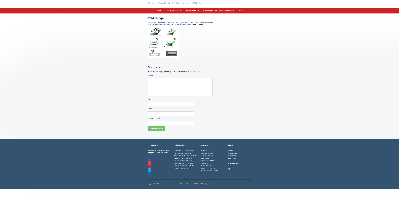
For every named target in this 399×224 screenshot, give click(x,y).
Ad (149, 99)
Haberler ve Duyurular (208, 168)
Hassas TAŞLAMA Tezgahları (183, 160)
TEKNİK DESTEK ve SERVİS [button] (226, 11)
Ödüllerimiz (204, 163)
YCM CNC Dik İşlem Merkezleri (201, 22)
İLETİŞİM (240, 11)
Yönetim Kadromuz (207, 155)
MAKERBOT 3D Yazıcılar (181, 168)
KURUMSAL (159, 11)
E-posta (152, 109)
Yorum (151, 75)
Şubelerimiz (205, 158)
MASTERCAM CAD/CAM (192, 11)
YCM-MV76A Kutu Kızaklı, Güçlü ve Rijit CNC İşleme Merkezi (169, 24)
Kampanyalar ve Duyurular (209, 170)
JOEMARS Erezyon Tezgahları (183, 158)
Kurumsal (204, 151)
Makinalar (161, 22)
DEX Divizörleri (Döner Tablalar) (184, 165)
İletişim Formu (232, 153)
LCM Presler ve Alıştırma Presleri (183, 163)
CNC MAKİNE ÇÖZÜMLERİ (173, 11)
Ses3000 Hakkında (207, 153)
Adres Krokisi (232, 155)
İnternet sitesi (154, 118)
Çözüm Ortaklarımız (207, 160)
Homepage (152, 22)
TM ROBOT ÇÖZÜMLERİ (210, 11)
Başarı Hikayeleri (206, 165)
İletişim (230, 151)
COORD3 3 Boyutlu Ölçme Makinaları (185, 155)
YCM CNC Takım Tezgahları (177, 22)
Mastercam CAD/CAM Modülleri (184, 151)
